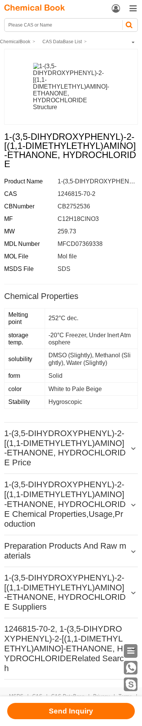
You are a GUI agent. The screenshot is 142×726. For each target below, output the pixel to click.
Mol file (67, 256)
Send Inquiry (71, 711)
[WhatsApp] (130, 667)
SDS (64, 269)
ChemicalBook (15, 41)
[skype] (130, 684)
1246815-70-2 (76, 194)
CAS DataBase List (62, 41)
